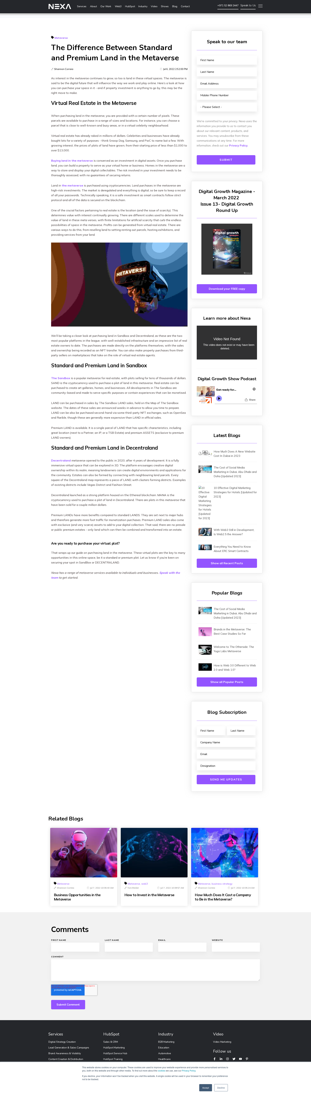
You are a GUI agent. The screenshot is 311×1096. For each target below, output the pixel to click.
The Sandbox (60, 378)
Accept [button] (205, 1087)
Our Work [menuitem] (105, 6)
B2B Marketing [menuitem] (166, 1042)
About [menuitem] (93, 6)
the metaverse (72, 185)
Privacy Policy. (238, 145)
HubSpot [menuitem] (130, 6)
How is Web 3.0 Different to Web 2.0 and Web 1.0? (235, 667)
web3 (144, 883)
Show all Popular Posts (226, 682)
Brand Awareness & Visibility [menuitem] (64, 1053)
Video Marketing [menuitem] (222, 1042)
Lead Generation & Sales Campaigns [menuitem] (68, 1047)
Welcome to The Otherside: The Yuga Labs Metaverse (234, 649)
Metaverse (61, 37)
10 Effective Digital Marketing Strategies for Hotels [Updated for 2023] (235, 492)
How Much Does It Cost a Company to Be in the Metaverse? (223, 897)
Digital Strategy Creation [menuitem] (62, 1042)
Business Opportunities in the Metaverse (77, 897)
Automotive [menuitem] (164, 1053)
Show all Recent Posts (227, 563)
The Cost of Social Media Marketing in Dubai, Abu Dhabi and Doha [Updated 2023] (235, 472)
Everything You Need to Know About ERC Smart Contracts (232, 549)
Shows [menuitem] (165, 6)
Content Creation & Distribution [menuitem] (65, 1059)
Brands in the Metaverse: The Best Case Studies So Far (232, 631)
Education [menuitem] (163, 1047)
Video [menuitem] (154, 6)
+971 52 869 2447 (227, 5)
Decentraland (61, 460)
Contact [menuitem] (185, 6)
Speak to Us (248, 5)
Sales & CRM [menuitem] (110, 1042)
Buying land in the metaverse (72, 160)
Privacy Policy (188, 1070)
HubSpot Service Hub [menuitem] (115, 1053)
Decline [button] (221, 1087)
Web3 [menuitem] (118, 6)
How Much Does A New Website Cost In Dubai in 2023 (234, 454)
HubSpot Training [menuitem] (113, 1059)
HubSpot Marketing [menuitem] (114, 1047)
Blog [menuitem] (174, 6)
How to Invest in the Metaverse (149, 895)
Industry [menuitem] (142, 6)
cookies (161, 1070)
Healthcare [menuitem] (164, 1059)
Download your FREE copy (227, 288)
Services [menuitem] (81, 6)
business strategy (222, 883)
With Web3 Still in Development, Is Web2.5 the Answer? (234, 532)
